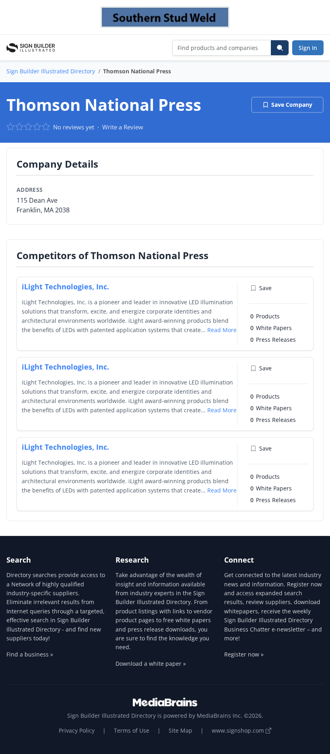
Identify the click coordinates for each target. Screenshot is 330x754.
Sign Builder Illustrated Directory (50, 71)
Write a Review (122, 127)
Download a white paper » (151, 663)
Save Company (291, 104)
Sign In (308, 48)
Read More (222, 330)
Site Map (180, 730)
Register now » (244, 654)
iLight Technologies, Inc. (65, 286)
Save (265, 288)
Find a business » (29, 654)
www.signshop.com (239, 730)
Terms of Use (131, 730)
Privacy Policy (77, 730)
